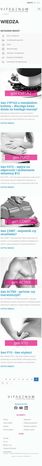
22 (23, 379)
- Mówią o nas (7, 445)
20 (14, 379)
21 (18, 379)
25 (36, 379)
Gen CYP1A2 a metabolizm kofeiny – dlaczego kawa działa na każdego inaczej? (19, 106)
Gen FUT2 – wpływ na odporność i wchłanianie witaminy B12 (17, 170)
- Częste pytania (8, 430)
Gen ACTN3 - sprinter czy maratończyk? (18, 293)
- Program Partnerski (9, 448)
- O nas (5, 442)
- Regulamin (27, 419)
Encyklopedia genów (15, 40)
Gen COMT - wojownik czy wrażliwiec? (18, 232)
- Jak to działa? (7, 423)
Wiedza (6, 14)
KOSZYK (33, 3)
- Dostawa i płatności (30, 426)
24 (32, 379)
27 (7, 383)
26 (3, 383)
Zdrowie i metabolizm (15, 53)
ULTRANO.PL (27, 456)
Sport (9, 44)
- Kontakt (5, 438)
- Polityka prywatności (30, 423)
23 (27, 379)
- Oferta (5, 419)
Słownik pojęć (12, 49)
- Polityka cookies (29, 430)
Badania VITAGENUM (15, 57)
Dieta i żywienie (13, 36)
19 (10, 379)
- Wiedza (5, 426)
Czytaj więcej (7, 123)
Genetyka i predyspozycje (17, 62)
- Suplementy (7, 452)
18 (6, 379)
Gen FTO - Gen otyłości (16, 352)
